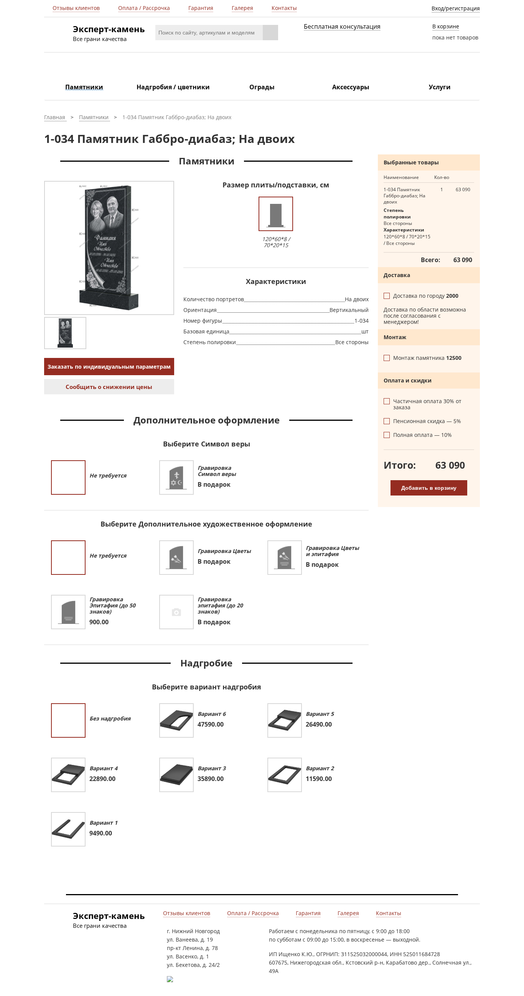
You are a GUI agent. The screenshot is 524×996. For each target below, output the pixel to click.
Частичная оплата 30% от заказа (427, 404)
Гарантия (200, 8)
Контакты (284, 8)
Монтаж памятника (428, 358)
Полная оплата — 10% (422, 435)
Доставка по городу (426, 296)
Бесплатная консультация (342, 27)
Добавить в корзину (428, 488)
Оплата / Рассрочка (144, 8)
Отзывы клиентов (76, 8)
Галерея (242, 8)
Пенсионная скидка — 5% (427, 421)
